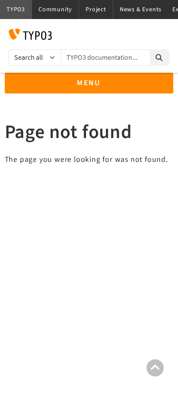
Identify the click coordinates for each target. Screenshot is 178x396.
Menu (89, 82)
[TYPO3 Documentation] (30, 34)
